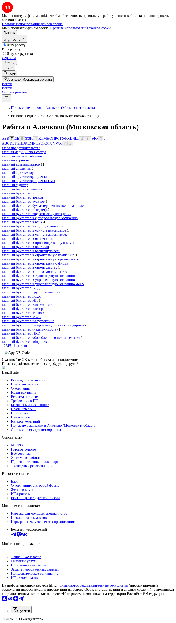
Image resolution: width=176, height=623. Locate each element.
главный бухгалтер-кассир (22, 309)
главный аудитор (15, 185)
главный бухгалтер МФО (21, 317)
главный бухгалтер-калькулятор (27, 304)
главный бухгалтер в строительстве (29, 267)
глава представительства (21, 148)
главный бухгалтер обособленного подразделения (41, 337)
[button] (7, 84)
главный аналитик (16, 168)
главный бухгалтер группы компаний (31, 292)
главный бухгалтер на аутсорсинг (28, 321)
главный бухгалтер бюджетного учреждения (36, 214)
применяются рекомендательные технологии (93, 585)
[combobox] (21, 609)
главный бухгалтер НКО (21, 333)
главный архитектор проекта (24, 177)
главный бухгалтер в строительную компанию (38, 255)
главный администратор (21, 164)
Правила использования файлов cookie (80, 28)
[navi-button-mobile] (6, 98)
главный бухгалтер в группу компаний (32, 226)
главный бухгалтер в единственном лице (34, 230)
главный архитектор (18, 173)
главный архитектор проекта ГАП (28, 181)
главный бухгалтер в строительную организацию (40, 259)
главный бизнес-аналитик (22, 189)
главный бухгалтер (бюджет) (24, 210)
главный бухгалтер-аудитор (23, 201)
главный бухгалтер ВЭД (21, 288)
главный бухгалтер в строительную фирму (35, 263)
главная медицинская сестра (24, 152)
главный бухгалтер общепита (25, 342)
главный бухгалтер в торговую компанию (34, 271)
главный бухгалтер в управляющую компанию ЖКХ (43, 284)
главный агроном (15, 160)
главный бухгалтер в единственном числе (34, 234)
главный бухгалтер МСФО (23, 313)
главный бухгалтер (16, 193)
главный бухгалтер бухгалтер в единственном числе (43, 206)
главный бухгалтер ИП (20, 300)
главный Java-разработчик (22, 156)
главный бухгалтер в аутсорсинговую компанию (40, 218)
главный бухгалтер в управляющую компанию (38, 280)
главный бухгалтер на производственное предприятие (44, 325)
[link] (9, 73)
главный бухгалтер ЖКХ (21, 296)
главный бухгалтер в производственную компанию (42, 243)
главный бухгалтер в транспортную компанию (38, 276)
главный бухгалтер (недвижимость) (30, 329)
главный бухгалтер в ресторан (25, 247)
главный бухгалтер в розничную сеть (31, 251)
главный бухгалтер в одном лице (27, 238)
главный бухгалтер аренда (22, 197)
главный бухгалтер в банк (22, 222)
